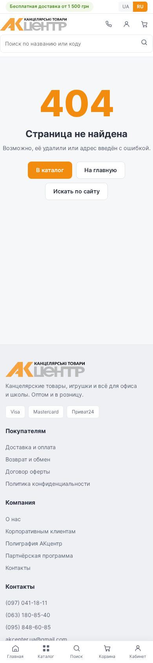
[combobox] (68, 43)
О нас (13, 519)
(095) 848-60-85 (28, 627)
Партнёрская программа (39, 555)
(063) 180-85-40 (27, 615)
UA (125, 6)
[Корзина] (144, 24)
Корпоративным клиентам (40, 531)
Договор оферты (27, 471)
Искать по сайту (76, 191)
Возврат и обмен (27, 459)
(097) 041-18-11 (26, 602)
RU (140, 6)
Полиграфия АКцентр (33, 543)
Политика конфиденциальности (47, 483)
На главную (100, 170)
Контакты (18, 567)
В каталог (50, 170)
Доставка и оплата (30, 447)
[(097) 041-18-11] (108, 24)
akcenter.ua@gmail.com (36, 639)
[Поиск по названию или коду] (144, 43)
